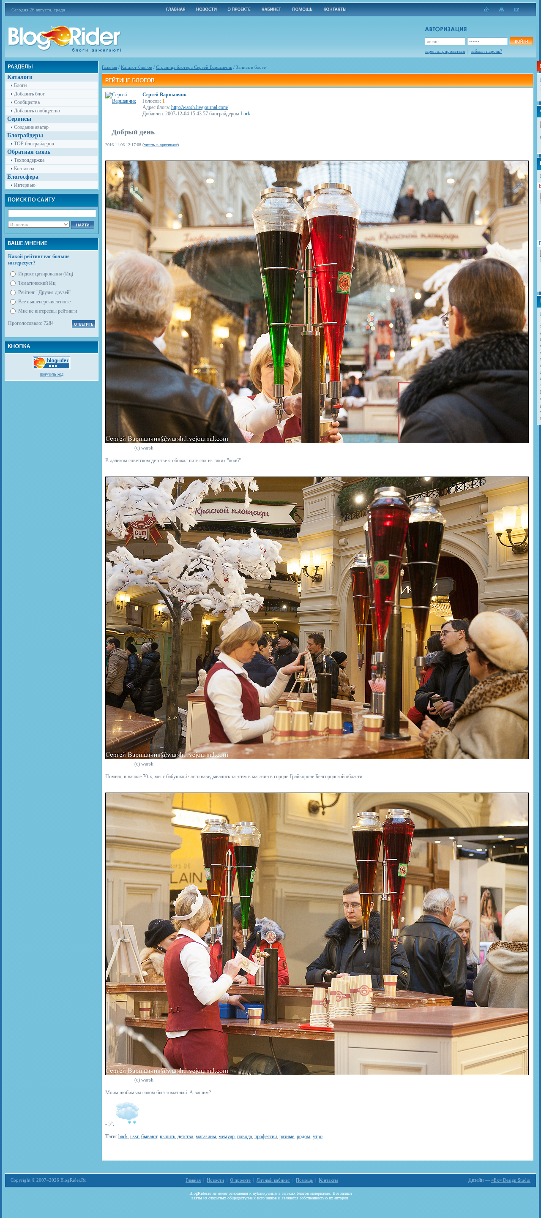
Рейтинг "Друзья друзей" (44, 292)
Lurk (245, 114)
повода (244, 1136)
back (123, 1136)
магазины (206, 1136)
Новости (215, 1180)
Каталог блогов (136, 67)
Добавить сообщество (37, 111)
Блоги (20, 85)
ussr (134, 1136)
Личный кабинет (273, 1180)
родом (303, 1136)
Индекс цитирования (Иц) (45, 274)
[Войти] (521, 41)
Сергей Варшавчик (164, 95)
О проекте (240, 1180)
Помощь (304, 1180)
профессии (265, 1136)
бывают (149, 1136)
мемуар (227, 1136)
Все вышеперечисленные (44, 302)
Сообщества (27, 102)
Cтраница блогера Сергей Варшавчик (194, 67)
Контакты (24, 169)
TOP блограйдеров (34, 144)
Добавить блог (29, 94)
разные (286, 1136)
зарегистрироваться (445, 51)
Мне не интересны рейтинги (47, 311)
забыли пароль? (486, 51)
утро (317, 1136)
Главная (109, 67)
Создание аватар (31, 127)
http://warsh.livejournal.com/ (199, 107)
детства (185, 1136)
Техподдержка (29, 160)
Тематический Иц (36, 283)
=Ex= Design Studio (510, 1180)
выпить (167, 1136)
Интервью (25, 185)
